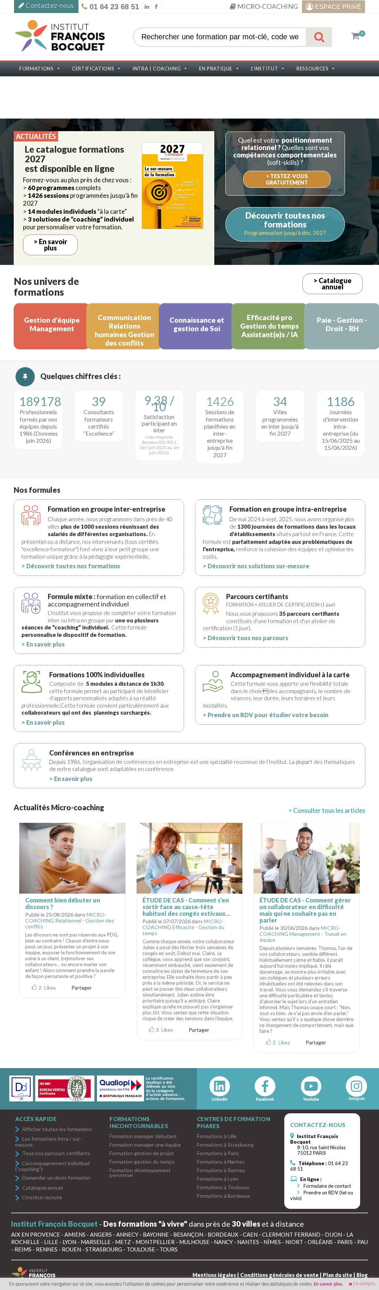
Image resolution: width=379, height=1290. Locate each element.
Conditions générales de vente (279, 1275)
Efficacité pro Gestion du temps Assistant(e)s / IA (269, 326)
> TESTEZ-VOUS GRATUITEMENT (287, 179)
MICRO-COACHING (267, 6)
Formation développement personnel (140, 1172)
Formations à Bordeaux (223, 1195)
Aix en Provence (35, 1234)
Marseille (96, 1242)
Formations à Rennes (221, 1170)
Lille (51, 1242)
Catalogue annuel (42, 1188)
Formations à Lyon (217, 1178)
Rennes (46, 1249)
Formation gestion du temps (142, 1161)
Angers (101, 1234)
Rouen (71, 1249)
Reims (22, 1249)
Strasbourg (103, 1249)
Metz (123, 1242)
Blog (362, 1275)
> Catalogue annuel (332, 283)
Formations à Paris (218, 1153)
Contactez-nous (49, 5)
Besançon (188, 1234)
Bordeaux (223, 1234)
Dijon (333, 1234)
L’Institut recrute (42, 1197)
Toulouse (141, 1249)
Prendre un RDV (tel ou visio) (321, 1195)
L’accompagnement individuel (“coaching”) (52, 1166)
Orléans (320, 1242)
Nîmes (272, 1242)
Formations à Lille (217, 1136)
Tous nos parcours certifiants (56, 1153)
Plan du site (337, 1275)
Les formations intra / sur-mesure (48, 1141)
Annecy (127, 1234)
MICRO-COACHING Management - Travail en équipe (302, 934)
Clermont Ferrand (291, 1234)
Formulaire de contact (326, 1186)
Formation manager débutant (143, 1136)
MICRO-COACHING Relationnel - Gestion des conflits (69, 920)
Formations (36, 69)
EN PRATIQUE (215, 69)
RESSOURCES (312, 69)
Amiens (74, 1234)
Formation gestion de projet (142, 1153)
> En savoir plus (50, 244)
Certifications (93, 69)
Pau (362, 1242)
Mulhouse (194, 1242)
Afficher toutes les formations (57, 1129)
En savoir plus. (328, 1284)
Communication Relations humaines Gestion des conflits (124, 330)
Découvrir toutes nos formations (285, 219)
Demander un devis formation (56, 1178)
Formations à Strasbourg (225, 1144)
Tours (169, 1249)
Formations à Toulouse (223, 1187)
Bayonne (156, 1234)
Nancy (223, 1242)
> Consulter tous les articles (326, 810)
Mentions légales (214, 1275)
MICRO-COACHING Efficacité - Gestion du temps (183, 927)
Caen (250, 1234)
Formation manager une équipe (145, 1144)
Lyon (69, 1242)
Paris (345, 1242)
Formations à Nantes (221, 1161)
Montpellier (155, 1242)
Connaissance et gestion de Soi (197, 324)
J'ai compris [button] (364, 1283)
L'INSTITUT (264, 69)
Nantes (248, 1242)
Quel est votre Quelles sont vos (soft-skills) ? (285, 151)
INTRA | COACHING (157, 69)
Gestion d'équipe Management (52, 324)
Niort (294, 1242)
